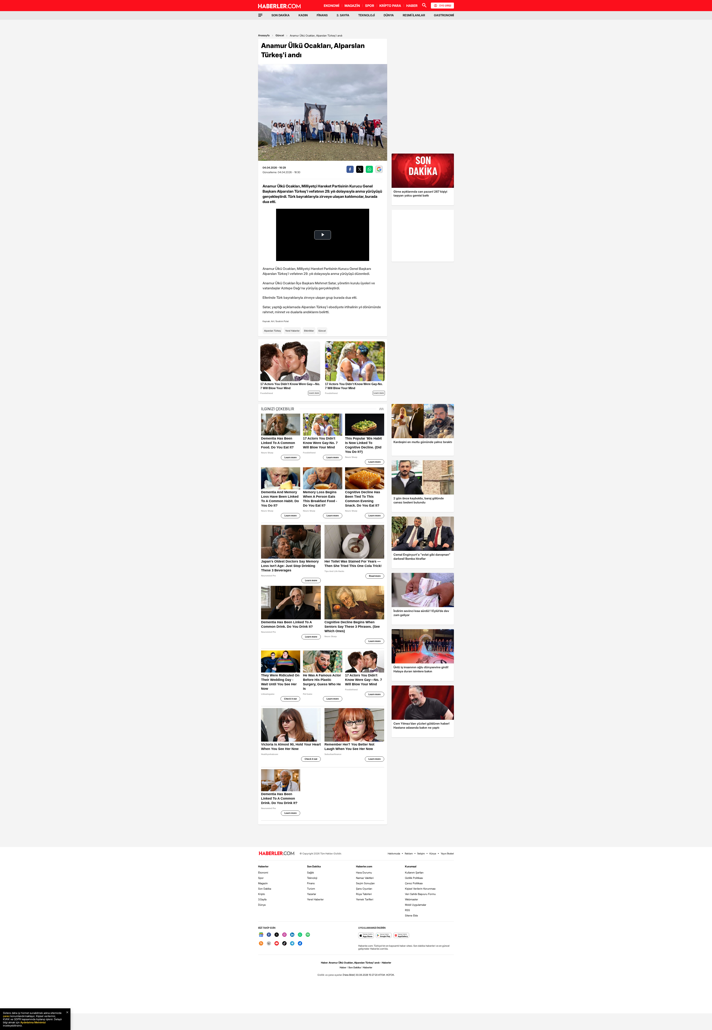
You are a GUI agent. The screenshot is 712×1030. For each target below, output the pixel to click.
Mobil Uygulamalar (415, 904)
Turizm (311, 888)
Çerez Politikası (414, 883)
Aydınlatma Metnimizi (33, 1022)
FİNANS (322, 15)
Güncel (280, 35)
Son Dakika (264, 888)
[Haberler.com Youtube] (277, 943)
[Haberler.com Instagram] (284, 935)
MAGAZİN (352, 6)
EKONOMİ (331, 6)
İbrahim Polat (282, 321)
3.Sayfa (262, 899)
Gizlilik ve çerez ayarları (329, 974)
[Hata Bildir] (349, 974)
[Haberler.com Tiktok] (284, 943)
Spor (261, 877)
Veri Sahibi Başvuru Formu (420, 894)
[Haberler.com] (276, 853)
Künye (432, 853)
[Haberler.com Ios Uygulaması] (366, 936)
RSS (407, 910)
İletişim (421, 853)
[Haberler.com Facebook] (269, 935)
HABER (412, 6)
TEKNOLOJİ (366, 15)
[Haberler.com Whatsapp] (300, 935)
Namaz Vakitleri (365, 877)
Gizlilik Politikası (414, 877)
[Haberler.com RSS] (261, 943)
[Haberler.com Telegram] (292, 943)
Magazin (263, 883)
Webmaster (411, 899)
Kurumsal (410, 866)
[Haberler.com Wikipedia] (269, 943)
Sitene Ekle (411, 915)
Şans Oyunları (364, 888)
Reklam (409, 853)
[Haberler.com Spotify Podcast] (308, 935)
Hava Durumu (364, 872)
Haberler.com (364, 866)
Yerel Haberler (292, 330)
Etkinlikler (309, 330)
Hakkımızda (394, 853)
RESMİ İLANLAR (414, 15)
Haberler (263, 866)
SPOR (369, 6)
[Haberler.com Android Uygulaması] (384, 936)
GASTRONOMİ (444, 15)
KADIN (303, 15)
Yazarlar (311, 894)
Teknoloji (312, 877)
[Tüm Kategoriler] (260, 15)
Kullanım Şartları (414, 872)
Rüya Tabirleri (364, 894)
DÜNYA (389, 15)
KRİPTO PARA (390, 6)
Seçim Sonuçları (365, 883)
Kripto (261, 894)
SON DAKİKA (280, 15)
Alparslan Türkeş (272, 330)
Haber (343, 967)
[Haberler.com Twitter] (277, 935)
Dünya (262, 904)
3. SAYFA (343, 15)
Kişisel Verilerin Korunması (420, 888)
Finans (311, 883)
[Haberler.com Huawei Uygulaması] (401, 936)
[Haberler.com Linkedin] (292, 935)
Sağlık (310, 872)
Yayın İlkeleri (447, 853)
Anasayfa (264, 35)
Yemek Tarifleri (364, 899)
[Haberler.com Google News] (261, 935)
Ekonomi (263, 872)
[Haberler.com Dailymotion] (300, 943)
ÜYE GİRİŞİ (445, 5)
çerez (6, 1016)
